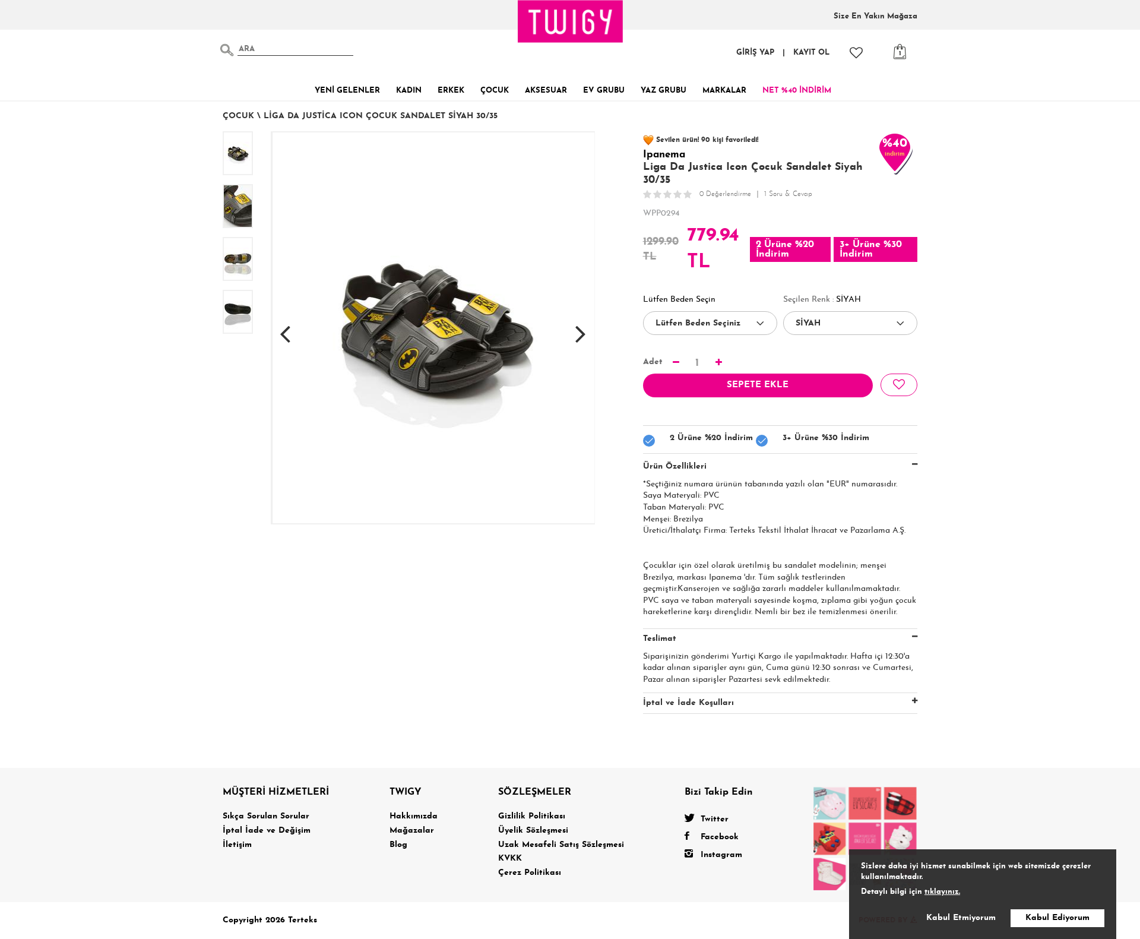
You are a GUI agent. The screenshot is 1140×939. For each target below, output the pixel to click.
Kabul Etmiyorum (961, 917)
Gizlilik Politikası (531, 816)
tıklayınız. (942, 892)
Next (580, 327)
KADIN (409, 90)
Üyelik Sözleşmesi (533, 830)
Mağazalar (412, 830)
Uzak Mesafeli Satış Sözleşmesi (561, 844)
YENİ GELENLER (347, 90)
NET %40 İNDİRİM (796, 90)
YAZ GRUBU (663, 90)
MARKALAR (724, 90)
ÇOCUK (494, 90)
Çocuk (238, 116)
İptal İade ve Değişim (267, 830)
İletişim (237, 844)
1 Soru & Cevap (788, 194)
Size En (875, 16)
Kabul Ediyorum (1057, 917)
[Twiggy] (865, 838)
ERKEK (451, 90)
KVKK (510, 858)
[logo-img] (570, 21)
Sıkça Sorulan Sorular (266, 816)
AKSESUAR (546, 90)
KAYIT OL (811, 52)
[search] (227, 49)
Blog (398, 844)
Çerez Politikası (529, 872)
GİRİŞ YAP (755, 52)
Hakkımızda (414, 816)
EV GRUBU (604, 90)
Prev (285, 327)
